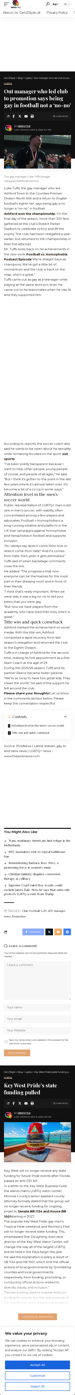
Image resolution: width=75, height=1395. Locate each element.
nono (7, 916)
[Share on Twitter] (20, 116)
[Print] (32, 116)
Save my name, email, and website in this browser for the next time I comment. (38, 1042)
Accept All (37, 1365)
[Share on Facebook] (13, 116)
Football (34, 911)
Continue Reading (37, 1316)
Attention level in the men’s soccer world (37, 725)
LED (50, 911)
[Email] (26, 116)
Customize (37, 1375)
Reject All (37, 1386)
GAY (44, 911)
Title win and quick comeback (30, 733)
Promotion (19, 916)
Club (25, 911)
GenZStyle (24, 126)
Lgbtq (8, 84)
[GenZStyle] (16, 4)
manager (59, 911)
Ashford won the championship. (30, 214)
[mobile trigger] (7, 4)
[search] (48, 4)
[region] (37, 1361)
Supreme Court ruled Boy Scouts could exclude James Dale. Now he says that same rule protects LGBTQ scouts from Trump (37, 889)
